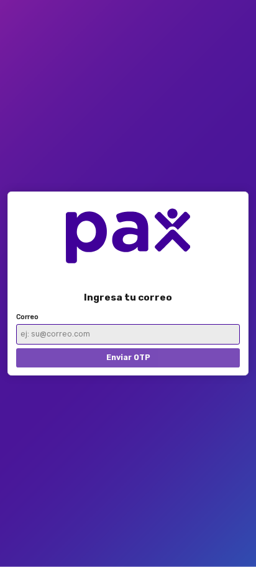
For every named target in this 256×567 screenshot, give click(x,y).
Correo (27, 317)
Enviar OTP (128, 357)
